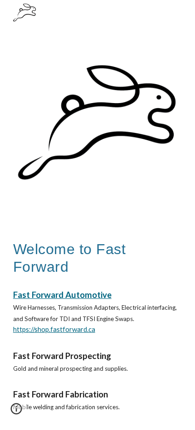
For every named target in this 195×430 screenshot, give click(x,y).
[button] (16, 412)
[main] (98, 258)
